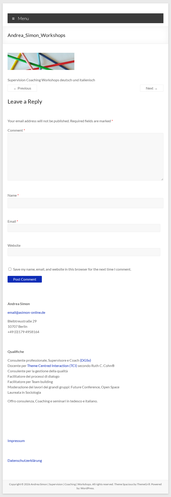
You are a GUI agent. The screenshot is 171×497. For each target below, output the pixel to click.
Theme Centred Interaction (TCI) (52, 365)
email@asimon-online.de (26, 312)
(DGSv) (85, 360)
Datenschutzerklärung (25, 460)
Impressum (16, 440)
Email (13, 221)
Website (14, 245)
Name (13, 195)
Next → (152, 88)
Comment (16, 130)
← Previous (22, 88)
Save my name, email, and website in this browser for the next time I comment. (72, 269)
